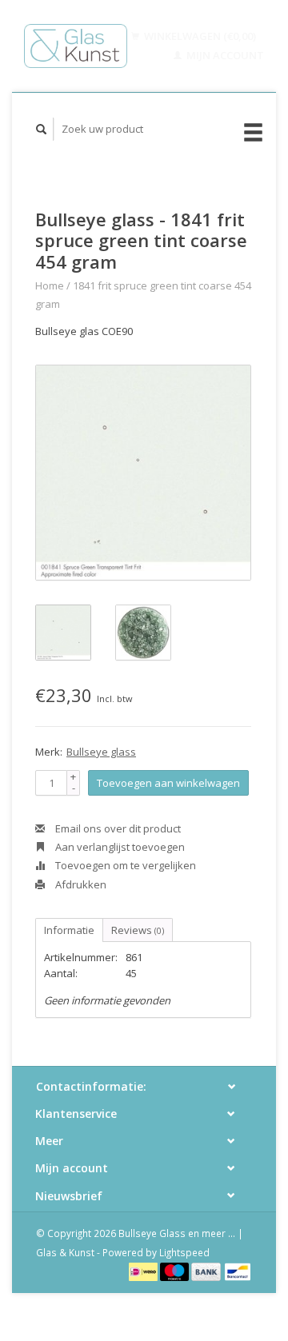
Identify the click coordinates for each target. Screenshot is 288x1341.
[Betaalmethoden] (144, 1270)
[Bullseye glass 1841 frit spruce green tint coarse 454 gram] (143, 472)
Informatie (69, 930)
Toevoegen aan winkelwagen (168, 783)
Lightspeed (184, 1252)
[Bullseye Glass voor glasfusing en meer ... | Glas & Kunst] (75, 46)
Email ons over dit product (117, 828)
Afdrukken (79, 884)
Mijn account (224, 55)
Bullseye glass (101, 751)
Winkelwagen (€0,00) (199, 36)
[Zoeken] (42, 129)
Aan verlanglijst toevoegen (119, 847)
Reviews (137, 930)
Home (49, 285)
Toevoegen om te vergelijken (124, 865)
